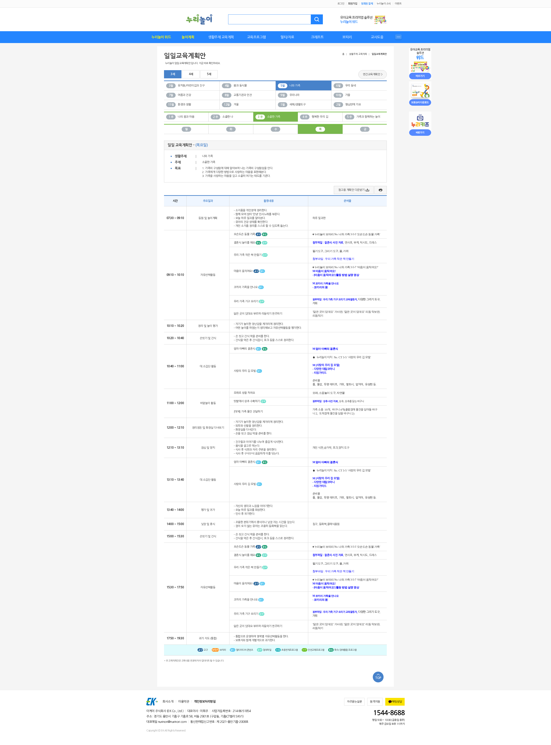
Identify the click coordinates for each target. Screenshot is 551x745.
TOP (378, 677)
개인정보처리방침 (204, 701)
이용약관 (183, 701)
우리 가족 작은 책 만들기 (248, 254)
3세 (173, 74)
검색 (317, 19)
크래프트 (317, 37)
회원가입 (352, 3)
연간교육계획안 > (372, 74)
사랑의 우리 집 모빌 (245, 370)
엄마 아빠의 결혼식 (245, 348)
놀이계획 (188, 37)
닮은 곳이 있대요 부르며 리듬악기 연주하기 (258, 313)
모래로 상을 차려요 (244, 392)
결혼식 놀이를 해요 (245, 242)
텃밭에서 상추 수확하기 (247, 401)
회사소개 (168, 701)
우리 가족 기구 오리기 (246, 301)
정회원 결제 (367, 3)
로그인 (340, 3)
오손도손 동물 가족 (245, 234)
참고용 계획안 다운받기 (351, 190)
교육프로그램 (256, 37)
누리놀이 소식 (384, 3)
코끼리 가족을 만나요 (246, 287)
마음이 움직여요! (244, 271)
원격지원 (375, 701)
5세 (209, 74)
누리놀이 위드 (161, 37)
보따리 (347, 37)
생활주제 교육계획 (221, 37)
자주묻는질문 (354, 701)
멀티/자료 (287, 37)
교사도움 (377, 37)
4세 (191, 74)
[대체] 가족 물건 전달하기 (248, 411)
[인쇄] (380, 190)
